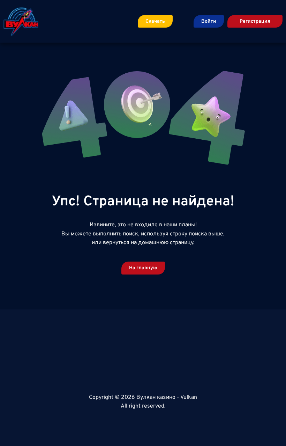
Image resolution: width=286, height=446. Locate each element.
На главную (143, 268)
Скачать (155, 21)
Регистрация (255, 21)
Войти (208, 21)
